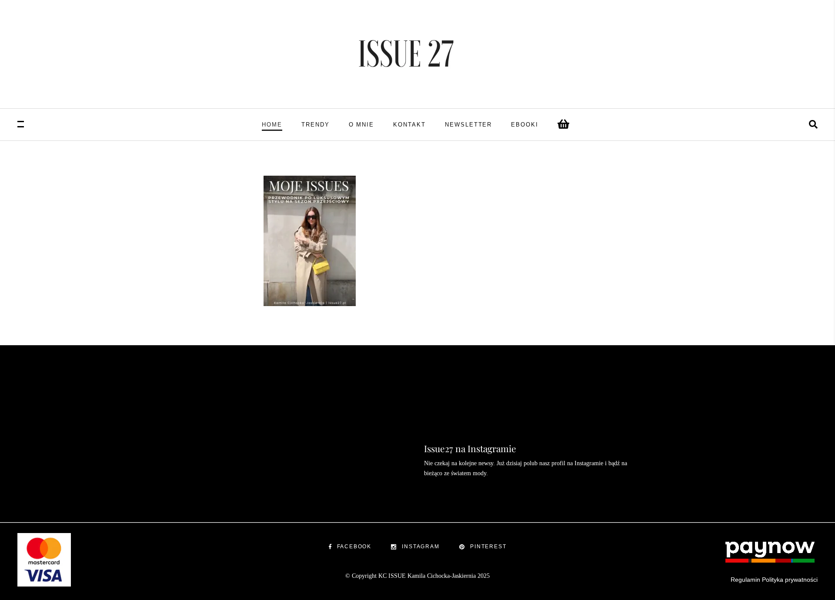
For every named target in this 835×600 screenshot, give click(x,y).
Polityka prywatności (790, 579)
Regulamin (745, 579)
